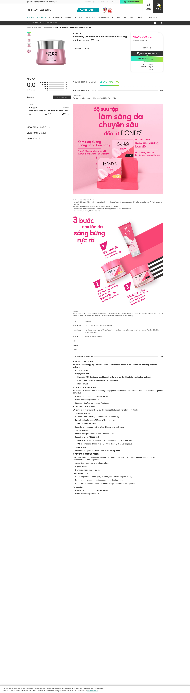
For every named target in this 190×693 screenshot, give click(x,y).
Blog (108, 2)
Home (139, 17)
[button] (158, 6)
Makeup (68, 17)
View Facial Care (36, 127)
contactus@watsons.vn (90, 400)
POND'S (77, 33)
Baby (125, 17)
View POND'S (34, 138)
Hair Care (116, 17)
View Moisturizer (37, 133)
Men (132, 17)
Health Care (90, 17)
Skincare (78, 17)
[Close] (186, 689)
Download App (89, 2)
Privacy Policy (92, 691)
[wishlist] (92, 40)
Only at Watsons (55, 17)
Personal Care (103, 17)
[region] (95, 689)
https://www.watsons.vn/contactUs (96, 403)
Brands (152, 17)
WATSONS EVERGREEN (36, 17)
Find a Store (100, 2)
